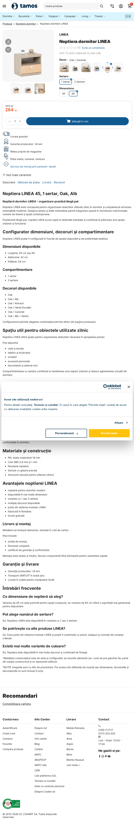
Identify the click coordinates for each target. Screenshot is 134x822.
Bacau (70, 749)
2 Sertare (79, 81)
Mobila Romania (75, 727)
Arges (69, 743)
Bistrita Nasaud (75, 759)
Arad (69, 738)
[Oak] (118, 67)
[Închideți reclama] (129, 387)
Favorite (7, 743)
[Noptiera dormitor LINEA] (28, 56)
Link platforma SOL (46, 775)
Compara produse (13, 749)
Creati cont (9, 733)
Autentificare (10, 727)
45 (63, 93)
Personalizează (64, 433)
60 (73, 93)
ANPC (38, 754)
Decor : (63, 59)
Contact (39, 733)
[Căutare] (101, 6)
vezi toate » (73, 764)
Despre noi (41, 727)
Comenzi (8, 738)
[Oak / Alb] (64, 67)
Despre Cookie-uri (45, 791)
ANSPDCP (40, 759)
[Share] (8, 42)
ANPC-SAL (41, 764)
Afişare (118, 422)
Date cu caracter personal (49, 786)
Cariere (39, 749)
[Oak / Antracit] (75, 67)
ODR (37, 770)
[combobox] (74, 6)
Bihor (69, 754)
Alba (69, 733)
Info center (41, 738)
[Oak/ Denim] (97, 67)
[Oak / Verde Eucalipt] (86, 67)
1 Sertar (65, 81)
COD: (62, 53)
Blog (37, 743)
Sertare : (64, 76)
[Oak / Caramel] (108, 67)
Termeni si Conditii (45, 780)
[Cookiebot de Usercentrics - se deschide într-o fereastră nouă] (106, 386)
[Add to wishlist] (8, 50)
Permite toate (109, 433)
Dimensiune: (66, 88)
